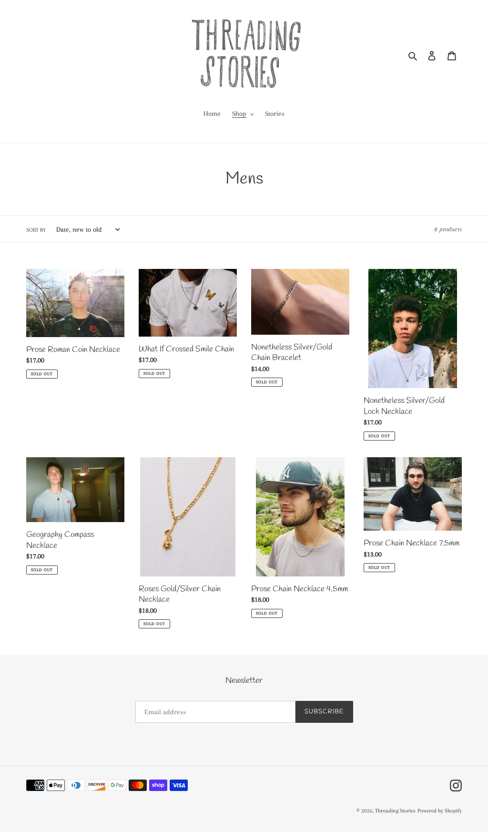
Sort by (36, 230)
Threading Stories (395, 811)
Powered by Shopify (439, 811)
